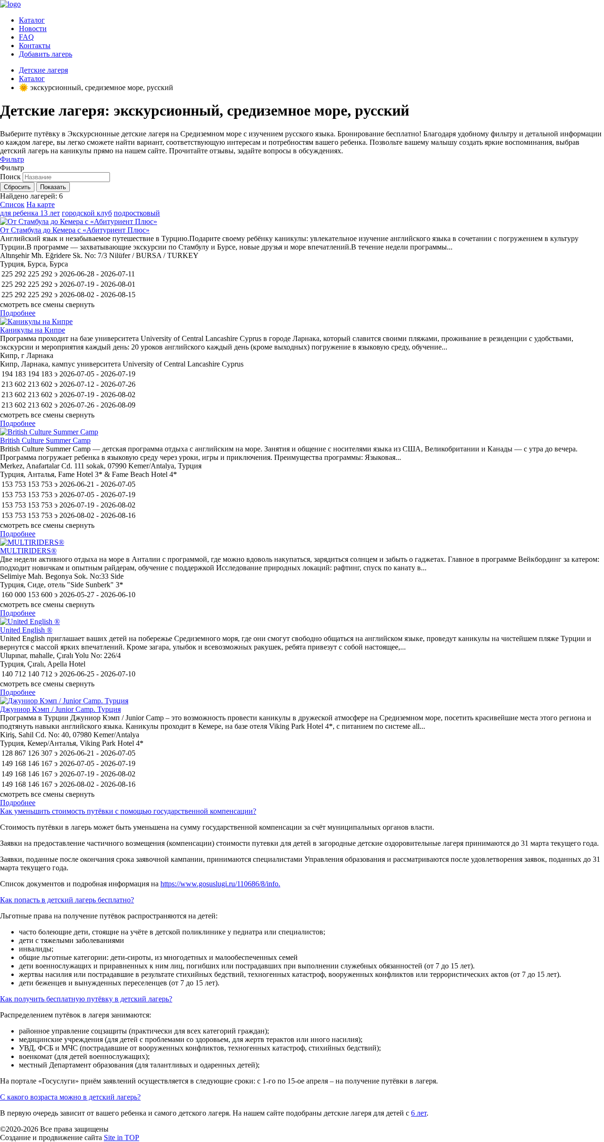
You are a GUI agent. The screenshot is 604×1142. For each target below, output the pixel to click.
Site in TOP (121, 1138)
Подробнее (17, 313)
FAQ (26, 37)
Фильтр (12, 159)
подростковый (137, 213)
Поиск (10, 177)
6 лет (419, 1113)
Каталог (32, 20)
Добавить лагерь (45, 54)
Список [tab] (12, 204)
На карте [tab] (40, 204)
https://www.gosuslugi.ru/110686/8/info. (220, 884)
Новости (33, 29)
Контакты (34, 46)
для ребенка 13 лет (30, 213)
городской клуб (87, 213)
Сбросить (17, 187)
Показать (53, 187)
